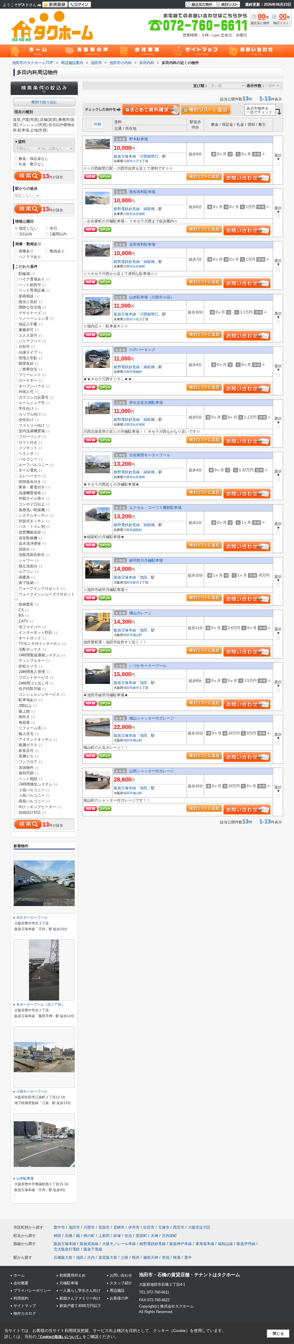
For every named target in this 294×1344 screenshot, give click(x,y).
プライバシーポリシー (32, 1290)
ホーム (19, 1275)
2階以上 (28, 705)
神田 (57, 1236)
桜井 (136, 1257)
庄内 (91, 1257)
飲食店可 (28, 750)
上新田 (104, 1236)
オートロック (32, 638)
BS (24, 615)
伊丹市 (134, 1227)
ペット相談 (30, 779)
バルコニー (30, 459)
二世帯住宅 (30, 369)
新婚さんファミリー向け (79, 1298)
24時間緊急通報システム (42, 655)
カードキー (30, 380)
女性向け (28, 420)
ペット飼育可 (32, 285)
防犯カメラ (30, 666)
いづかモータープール (148, 666)
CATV (26, 621)
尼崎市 (119, 1227)
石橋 (68, 1236)
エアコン (28, 571)
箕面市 (104, 1227)
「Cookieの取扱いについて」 (59, 1337)
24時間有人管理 (34, 672)
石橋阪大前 (63, 1257)
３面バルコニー (34, 795)
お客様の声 (119, 1298)
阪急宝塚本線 (125, 156)
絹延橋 (149, 209)
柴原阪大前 (107, 1257)
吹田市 (148, 1227)
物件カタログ (24, 1313)
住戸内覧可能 (32, 688)
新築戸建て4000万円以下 (80, 1306)
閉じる (278, 1333)
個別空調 (28, 773)
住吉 (128, 1236)
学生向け (28, 408)
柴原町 (141, 1236)
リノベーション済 (36, 318)
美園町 (137, 371)
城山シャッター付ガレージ (151, 718)
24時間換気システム (38, 784)
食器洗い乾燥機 (34, 510)
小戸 (136, 161)
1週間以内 (58, 234)
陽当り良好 (30, 302)
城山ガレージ (140, 613)
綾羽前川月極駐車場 (146, 560)
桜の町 (89, 1236)
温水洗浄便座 (32, 543)
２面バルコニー (34, 790)
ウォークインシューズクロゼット (44, 596)
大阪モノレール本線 (119, 1244)
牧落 (177, 1257)
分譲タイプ (30, 352)
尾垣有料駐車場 (142, 192)
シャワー (28, 560)
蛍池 (165, 1257)
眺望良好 (28, 363)
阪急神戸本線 (180, 1244)
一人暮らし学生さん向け (79, 1290)
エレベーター (32, 476)
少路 (124, 1257)
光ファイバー (32, 627)
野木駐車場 (138, 139)
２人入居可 (30, 335)
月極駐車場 (68, 1283)
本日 (53, 228)
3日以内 (25, 234)
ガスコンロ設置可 (36, 397)
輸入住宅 (28, 734)
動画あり (57, 251)
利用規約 (20, 1298)
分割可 (27, 346)
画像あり (26, 251)
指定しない (28, 228)
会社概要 (20, 1283)
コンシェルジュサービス (42, 694)
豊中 (188, 1257)
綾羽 (136, 582)
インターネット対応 (38, 632)
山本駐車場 (25, 1178)
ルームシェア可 (34, 403)
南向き (27, 717)
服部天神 (150, 1257)
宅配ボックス (32, 649)
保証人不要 (30, 324)
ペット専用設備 (34, 290)
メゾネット (30, 448)
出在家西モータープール (149, 455)
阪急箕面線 (89, 1244)
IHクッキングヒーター (40, 807)
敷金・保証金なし (34, 158)
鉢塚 (117, 1236)
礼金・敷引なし (32, 164)
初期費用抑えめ (72, 1275)
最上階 (27, 711)
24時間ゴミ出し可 (36, 683)
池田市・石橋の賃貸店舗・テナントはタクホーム (189, 1274)
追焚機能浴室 (32, 532)
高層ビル (28, 756)
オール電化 (30, 470)
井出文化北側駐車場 (146, 402)
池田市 (128, 582)
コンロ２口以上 (34, 504)
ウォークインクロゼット (42, 588)
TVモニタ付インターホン (42, 643)
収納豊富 (28, 604)
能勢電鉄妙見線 (127, 209)
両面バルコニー (34, 801)
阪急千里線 (93, 1249)
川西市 (128, 161)
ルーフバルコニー (36, 465)
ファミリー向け (34, 425)
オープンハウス (34, 386)
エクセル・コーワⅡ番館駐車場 (155, 507)
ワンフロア (30, 762)
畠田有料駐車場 (142, 244)
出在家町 (139, 214)
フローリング (32, 437)
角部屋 (27, 722)
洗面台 (27, 549)
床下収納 (28, 583)
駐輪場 (27, 273)
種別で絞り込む (44, 102)
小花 (136, 319)
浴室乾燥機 (30, 538)
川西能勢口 (149, 156)
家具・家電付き (34, 487)
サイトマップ (24, 1306)
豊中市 (59, 1227)
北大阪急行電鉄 (67, 1249)
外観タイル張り (34, 498)
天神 (154, 1236)
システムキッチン (36, 515)
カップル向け (32, 414)
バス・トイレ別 (34, 526)
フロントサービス (36, 677)
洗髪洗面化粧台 (34, 554)
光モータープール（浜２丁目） (40, 1004)
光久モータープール (31, 918)
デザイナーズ (32, 313)
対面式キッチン (34, 521)
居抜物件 (28, 767)
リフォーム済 (32, 728)
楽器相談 (28, 296)
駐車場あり (30, 700)
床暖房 (27, 577)
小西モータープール (31, 1091)
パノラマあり (30, 257)
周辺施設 (117, 1290)
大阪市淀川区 (199, 1227)
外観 (97, 124)
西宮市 (178, 1227)
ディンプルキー (34, 660)
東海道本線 (205, 1244)
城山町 (137, 635)
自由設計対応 (32, 812)
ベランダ (28, 453)
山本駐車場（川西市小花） (151, 297)
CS (24, 610)
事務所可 (28, 330)
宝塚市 (163, 1227)
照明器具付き (32, 482)
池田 (143, 577)
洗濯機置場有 (32, 493)
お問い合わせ (121, 1275)
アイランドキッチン (38, 739)
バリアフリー (32, 341)
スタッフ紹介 (121, 1283)
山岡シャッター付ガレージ (151, 771)
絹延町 (137, 530)
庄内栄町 (169, 1236)
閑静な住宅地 (32, 307)
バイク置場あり (34, 279)
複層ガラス (30, 745)
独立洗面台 (30, 566)
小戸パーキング (142, 350)
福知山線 (225, 1244)
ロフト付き (30, 442)
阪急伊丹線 (246, 1244)
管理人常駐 (30, 358)
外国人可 (28, 391)
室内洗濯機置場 (34, 431)
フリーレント (32, 375)
